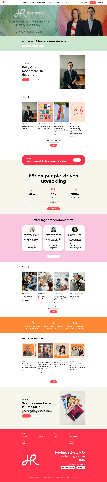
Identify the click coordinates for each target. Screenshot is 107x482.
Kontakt (71, 433)
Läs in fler (53, 145)
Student (23, 438)
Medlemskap (26, 2)
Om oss (23, 441)
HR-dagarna (40, 433)
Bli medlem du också (52, 208)
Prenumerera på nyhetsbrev (68, 467)
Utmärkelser (40, 438)
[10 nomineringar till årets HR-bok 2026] (45, 112)
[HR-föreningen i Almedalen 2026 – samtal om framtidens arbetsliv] (61, 112)
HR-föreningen (25, 433)
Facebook (56, 441)
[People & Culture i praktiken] (29, 281)
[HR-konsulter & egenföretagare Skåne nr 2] (61, 281)
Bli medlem (100, 2)
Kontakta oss (72, 438)
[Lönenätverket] (45, 281)
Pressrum (71, 443)
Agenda (41, 45)
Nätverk (50, 2)
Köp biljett (35, 45)
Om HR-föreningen (59, 2)
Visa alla (82, 96)
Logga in (93, 2)
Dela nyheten (34, 79)
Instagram (56, 438)
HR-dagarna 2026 (26, 45)
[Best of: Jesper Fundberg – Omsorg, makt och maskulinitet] (29, 350)
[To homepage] (3, 2)
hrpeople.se (35, 415)
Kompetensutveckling (41, 2)
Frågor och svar (25, 443)
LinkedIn (55, 436)
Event (33, 2)
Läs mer (25, 79)
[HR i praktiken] (77, 281)
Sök (66, 2)
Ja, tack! (76, 159)
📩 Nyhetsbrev (84, 2)
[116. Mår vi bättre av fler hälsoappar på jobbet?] (61, 350)
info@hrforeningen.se (73, 436)
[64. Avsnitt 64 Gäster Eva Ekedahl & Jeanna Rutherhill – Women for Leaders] (77, 350)
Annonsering (72, 441)
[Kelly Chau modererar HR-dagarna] (72, 72)
